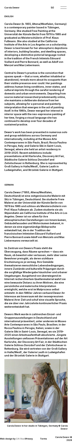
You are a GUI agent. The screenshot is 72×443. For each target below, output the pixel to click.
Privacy (29, 438)
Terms (43, 438)
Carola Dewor (12, 7)
